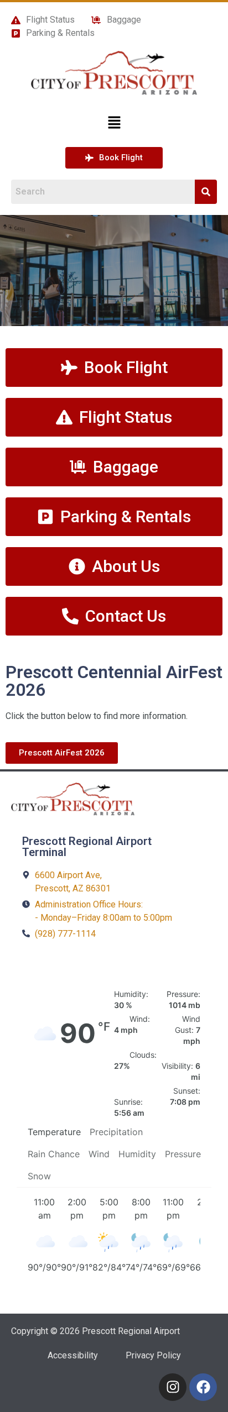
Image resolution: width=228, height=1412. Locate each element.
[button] (114, 123)
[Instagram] (172, 1387)
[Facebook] (203, 1387)
